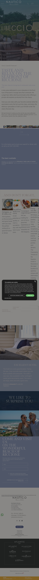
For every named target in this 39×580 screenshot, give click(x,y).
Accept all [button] (30, 295)
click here (19, 292)
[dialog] (19, 290)
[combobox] (35, 281)
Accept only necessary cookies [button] (16, 295)
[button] (8, 298)
